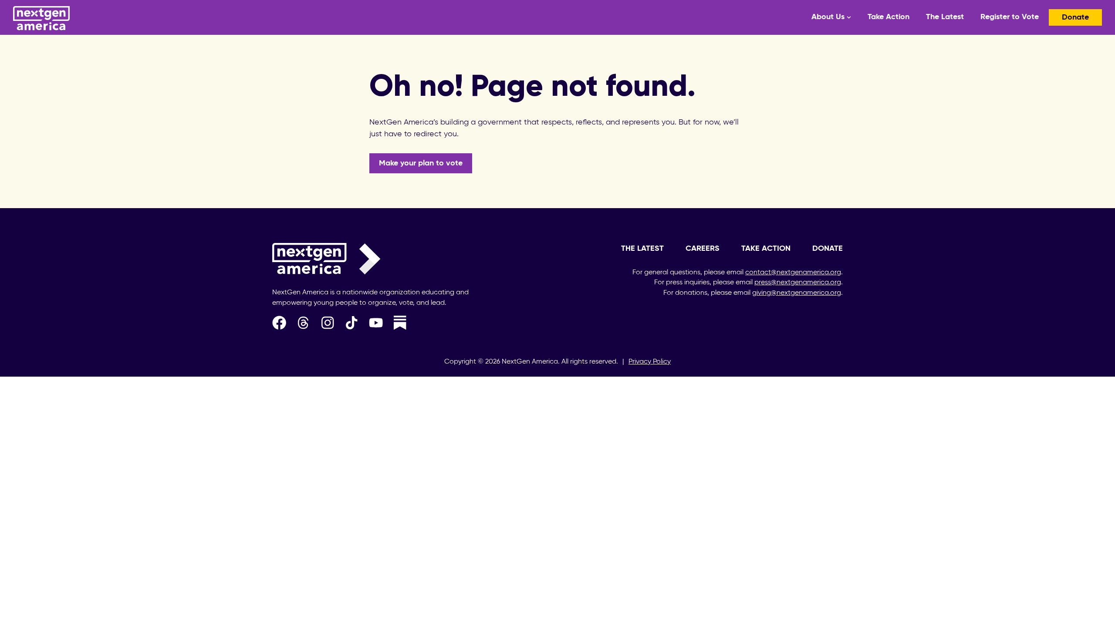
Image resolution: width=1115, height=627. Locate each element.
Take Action (888, 17)
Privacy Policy (649, 361)
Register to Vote (1009, 17)
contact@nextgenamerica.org (793, 272)
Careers (703, 249)
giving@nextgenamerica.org (796, 293)
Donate (1075, 17)
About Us (828, 17)
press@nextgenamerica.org (797, 282)
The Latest (945, 17)
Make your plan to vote (421, 163)
